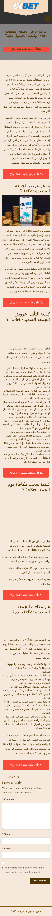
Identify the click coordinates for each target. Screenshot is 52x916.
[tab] (47, 18)
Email (6, 848)
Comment (8, 799)
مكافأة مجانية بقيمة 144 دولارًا (26, 49)
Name (6, 834)
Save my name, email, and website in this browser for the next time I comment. (23, 869)
